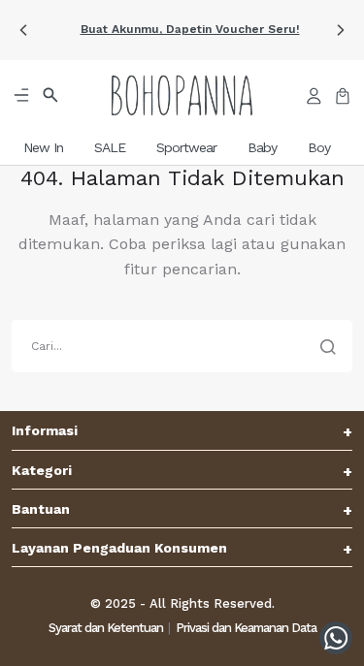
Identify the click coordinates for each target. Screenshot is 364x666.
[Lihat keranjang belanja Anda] (342, 95)
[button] (23, 30)
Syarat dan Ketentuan (106, 627)
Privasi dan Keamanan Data (246, 627)
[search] (182, 346)
